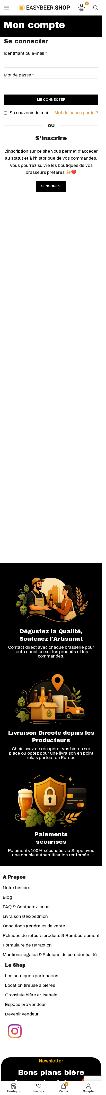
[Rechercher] (96, 8)
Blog (7, 897)
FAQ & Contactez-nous (26, 906)
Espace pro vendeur (25, 1004)
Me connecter (51, 99)
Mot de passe (19, 75)
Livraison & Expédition (25, 916)
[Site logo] (44, 7)
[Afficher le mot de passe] (92, 84)
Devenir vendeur (22, 1014)
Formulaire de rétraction (27, 945)
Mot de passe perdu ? (76, 113)
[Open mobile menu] (6, 8)
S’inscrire (51, 186)
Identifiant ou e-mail (25, 53)
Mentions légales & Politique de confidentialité (50, 954)
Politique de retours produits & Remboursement (51, 935)
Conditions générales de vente (34, 926)
